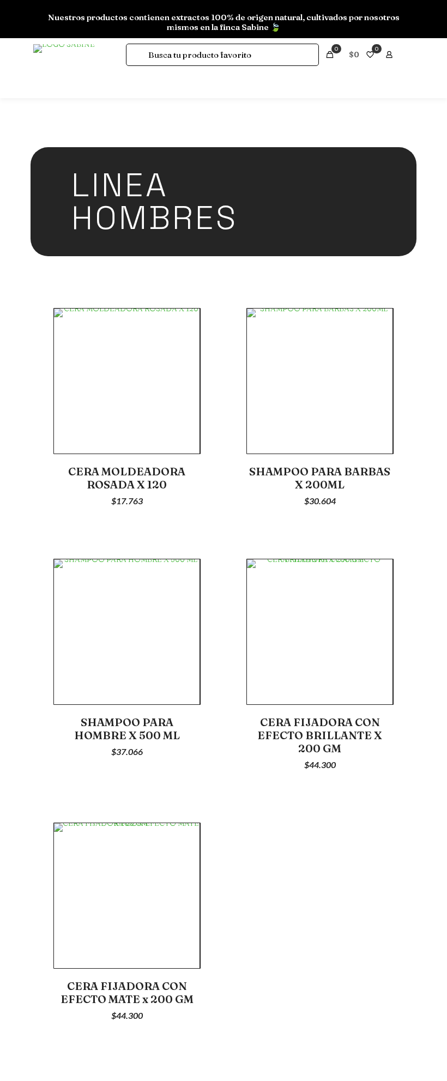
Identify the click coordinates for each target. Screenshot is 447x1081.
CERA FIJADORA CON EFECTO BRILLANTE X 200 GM (319, 735)
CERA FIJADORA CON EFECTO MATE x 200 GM (127, 992)
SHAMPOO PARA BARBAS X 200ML (319, 477)
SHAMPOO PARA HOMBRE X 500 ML (127, 728)
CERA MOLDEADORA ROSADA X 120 (126, 477)
